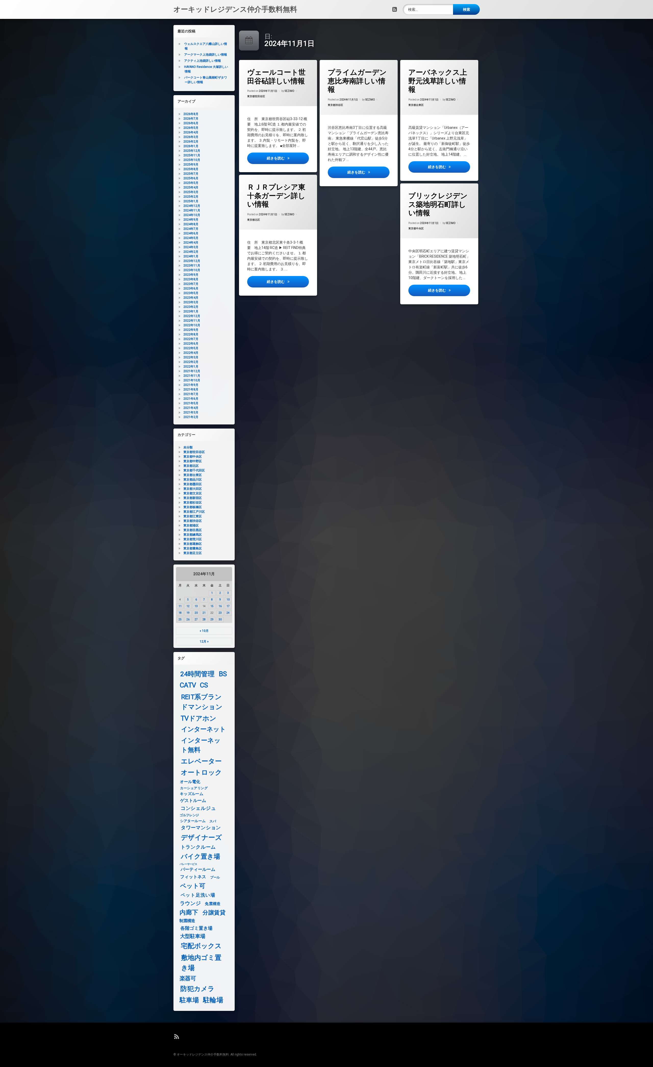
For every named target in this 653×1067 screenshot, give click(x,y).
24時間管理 (197, 674)
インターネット (203, 729)
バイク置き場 (200, 856)
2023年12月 (191, 261)
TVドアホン (198, 718)
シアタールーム (193, 821)
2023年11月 (191, 265)
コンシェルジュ (198, 808)
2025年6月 (190, 178)
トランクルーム (198, 847)
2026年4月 (190, 132)
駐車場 (189, 1000)
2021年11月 (191, 376)
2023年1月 (190, 311)
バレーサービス (188, 864)
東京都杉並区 (192, 502)
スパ (212, 821)
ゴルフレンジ (189, 815)
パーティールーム (198, 869)
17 (228, 606)
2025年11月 (191, 155)
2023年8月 (190, 279)
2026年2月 (190, 141)
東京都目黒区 (192, 530)
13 (196, 606)
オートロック (201, 772)
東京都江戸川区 (194, 511)
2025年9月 (190, 164)
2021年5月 (190, 403)
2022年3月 (190, 357)
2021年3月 (190, 412)
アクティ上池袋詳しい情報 (202, 60)
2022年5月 (190, 348)
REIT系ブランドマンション (201, 702)
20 (196, 612)
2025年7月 (190, 173)
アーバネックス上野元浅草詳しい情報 (437, 81)
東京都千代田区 (194, 470)
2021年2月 (190, 417)
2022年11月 (191, 320)
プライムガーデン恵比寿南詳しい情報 (357, 81)
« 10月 (204, 631)
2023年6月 (190, 288)
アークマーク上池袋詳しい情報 (205, 54)
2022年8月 (190, 334)
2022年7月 (190, 339)
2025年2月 (190, 196)
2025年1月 (190, 201)
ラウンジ (190, 903)
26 (188, 619)
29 (212, 619)
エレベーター (201, 761)
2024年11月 (191, 210)
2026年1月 (190, 146)
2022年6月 (190, 343)
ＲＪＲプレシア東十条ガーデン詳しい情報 (276, 195)
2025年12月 (191, 151)
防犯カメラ (197, 989)
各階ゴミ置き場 (196, 928)
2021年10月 (191, 380)
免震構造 (212, 903)
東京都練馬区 (192, 534)
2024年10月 (191, 215)
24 (228, 612)
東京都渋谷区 (335, 105)
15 (212, 606)
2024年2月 (190, 252)
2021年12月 (191, 371)
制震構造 (187, 921)
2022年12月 (191, 316)
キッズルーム (191, 794)
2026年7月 (190, 118)
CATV (188, 685)
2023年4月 (190, 297)
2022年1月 (190, 366)
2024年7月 (190, 229)
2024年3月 (190, 247)
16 (220, 606)
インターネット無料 (201, 745)
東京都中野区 (192, 461)
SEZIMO (289, 91)
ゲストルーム (193, 800)
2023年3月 (190, 302)
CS (204, 685)
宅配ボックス (201, 946)
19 (188, 612)
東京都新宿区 (192, 498)
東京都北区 (253, 219)
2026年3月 (190, 137)
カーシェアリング (194, 788)
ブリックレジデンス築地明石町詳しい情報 (438, 204)
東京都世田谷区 (256, 96)
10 (228, 599)
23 (220, 612)
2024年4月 (190, 242)
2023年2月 (190, 307)
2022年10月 (191, 325)
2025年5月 (190, 183)
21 (204, 612)
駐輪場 (213, 1000)
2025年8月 (190, 169)
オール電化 (190, 781)
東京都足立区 (192, 553)
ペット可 (193, 886)
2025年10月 (191, 160)
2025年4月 (190, 187)
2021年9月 (190, 385)
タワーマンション (201, 828)
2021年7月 (190, 394)
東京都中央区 (416, 228)
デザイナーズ (201, 837)
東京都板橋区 (192, 507)
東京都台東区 (416, 105)
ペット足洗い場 (198, 895)
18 (180, 612)
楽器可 (188, 978)
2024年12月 (191, 206)
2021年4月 (190, 408)
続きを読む (288, 158)
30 (220, 619)
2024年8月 (190, 224)
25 (180, 619)
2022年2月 (190, 362)
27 (196, 619)
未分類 (188, 447)
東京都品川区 (192, 479)
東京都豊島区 (192, 548)
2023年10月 (191, 270)
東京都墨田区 (192, 484)
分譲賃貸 (214, 912)
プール (215, 877)
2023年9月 (190, 275)
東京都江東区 (192, 516)
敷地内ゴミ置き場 (201, 963)
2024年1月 (190, 256)
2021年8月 (190, 389)
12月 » (204, 641)
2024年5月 (190, 238)
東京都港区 (191, 525)
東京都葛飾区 (192, 544)
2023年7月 (190, 284)
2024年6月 (190, 233)
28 (204, 619)
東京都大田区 (192, 489)
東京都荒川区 (192, 539)
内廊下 (189, 912)
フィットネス (193, 877)
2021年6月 (190, 398)
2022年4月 (190, 353)
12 (188, 606)
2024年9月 (190, 219)
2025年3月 (190, 192)
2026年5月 (190, 128)
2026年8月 (190, 114)
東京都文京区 (192, 493)
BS (223, 674)
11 (180, 606)
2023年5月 (190, 293)
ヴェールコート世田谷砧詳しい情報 (276, 76)
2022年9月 (190, 330)
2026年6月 (190, 123)
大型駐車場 (192, 936)
